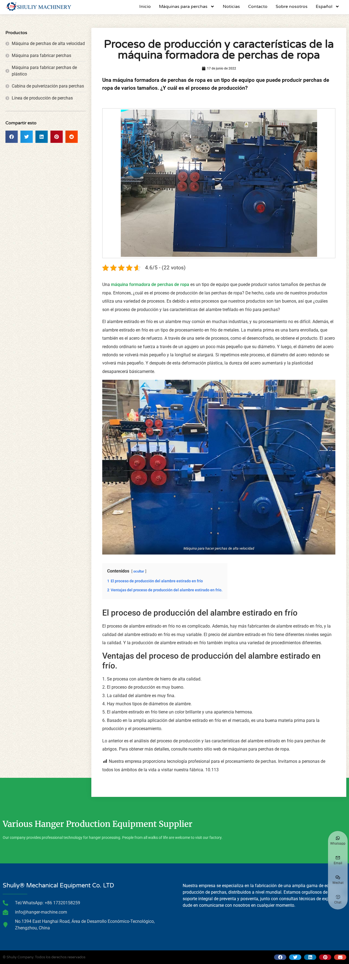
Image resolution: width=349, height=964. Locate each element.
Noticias (231, 6)
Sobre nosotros (292, 6)
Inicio (145, 6)
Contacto (257, 6)
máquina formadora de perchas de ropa (150, 284)
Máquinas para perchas (183, 6)
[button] (11, 137)
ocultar (138, 571)
